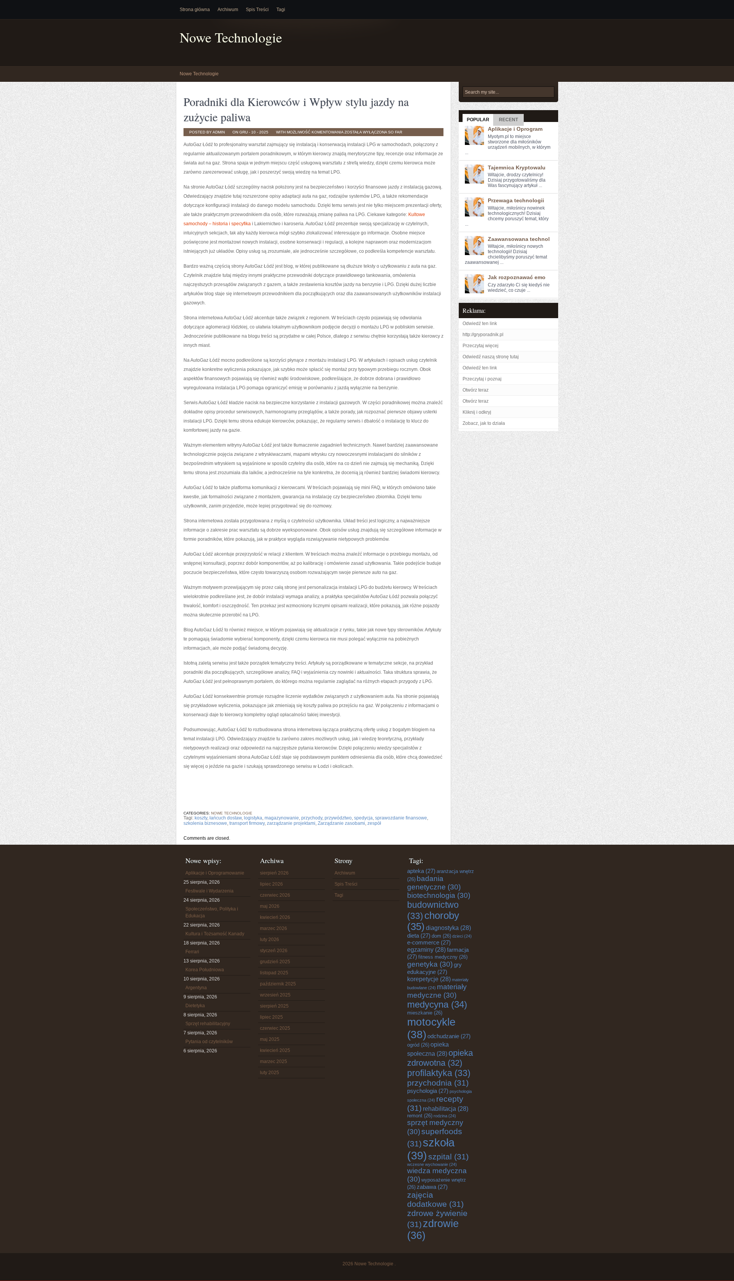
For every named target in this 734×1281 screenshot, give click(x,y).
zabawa (432, 1186)
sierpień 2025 (274, 1006)
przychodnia (438, 1082)
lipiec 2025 (271, 1017)
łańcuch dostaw (225, 818)
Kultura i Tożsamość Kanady (214, 933)
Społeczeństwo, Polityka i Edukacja (211, 912)
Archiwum (228, 9)
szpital (448, 1156)
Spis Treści (257, 9)
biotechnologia (438, 895)
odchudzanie (449, 1036)
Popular (478, 119)
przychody (311, 818)
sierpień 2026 (274, 873)
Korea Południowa (204, 969)
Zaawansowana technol (519, 239)
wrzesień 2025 (275, 995)
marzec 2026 (273, 928)
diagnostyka (448, 927)
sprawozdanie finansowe (401, 818)
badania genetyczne (434, 883)
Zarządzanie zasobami (341, 823)
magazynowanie (282, 818)
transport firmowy (247, 823)
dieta (418, 935)
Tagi (280, 9)
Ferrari (192, 951)
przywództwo (338, 818)
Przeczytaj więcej (481, 345)
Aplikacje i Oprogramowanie (214, 873)
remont (419, 1115)
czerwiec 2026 (275, 895)
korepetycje (429, 978)
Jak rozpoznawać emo (517, 277)
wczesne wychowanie (432, 1164)
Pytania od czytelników (209, 1041)
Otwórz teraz (476, 390)
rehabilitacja (445, 1108)
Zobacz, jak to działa (484, 423)
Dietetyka (195, 1005)
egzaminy (426, 949)
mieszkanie (424, 1013)
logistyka (253, 818)
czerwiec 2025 (275, 1028)
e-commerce (429, 942)
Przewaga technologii (516, 200)
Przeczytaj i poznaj (482, 379)
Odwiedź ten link (480, 323)
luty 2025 (269, 1072)
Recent (508, 119)
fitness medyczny (443, 957)
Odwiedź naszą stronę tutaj (491, 356)
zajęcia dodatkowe (435, 1199)
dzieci (462, 936)
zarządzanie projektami (291, 823)
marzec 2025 (273, 1061)
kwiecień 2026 (275, 917)
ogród (418, 1045)
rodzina (445, 1116)
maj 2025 (269, 1039)
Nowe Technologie (231, 37)
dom (441, 936)
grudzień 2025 (275, 961)
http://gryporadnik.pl (483, 334)
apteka (421, 871)
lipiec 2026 (271, 884)
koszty (201, 818)
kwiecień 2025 (275, 1050)
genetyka (430, 964)
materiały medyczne (437, 991)
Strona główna (195, 9)
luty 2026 (269, 939)
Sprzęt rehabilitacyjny (207, 1023)
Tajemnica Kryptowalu (517, 167)
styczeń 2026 (273, 950)
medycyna (437, 1005)
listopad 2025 (274, 972)
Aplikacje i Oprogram (515, 129)
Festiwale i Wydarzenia (209, 891)
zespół (374, 823)
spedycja (363, 818)
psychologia (427, 1091)
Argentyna (196, 987)
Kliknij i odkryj (477, 412)
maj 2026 (269, 906)
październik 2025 (278, 984)
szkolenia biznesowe (205, 823)
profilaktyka (439, 1073)
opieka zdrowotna (440, 1058)
